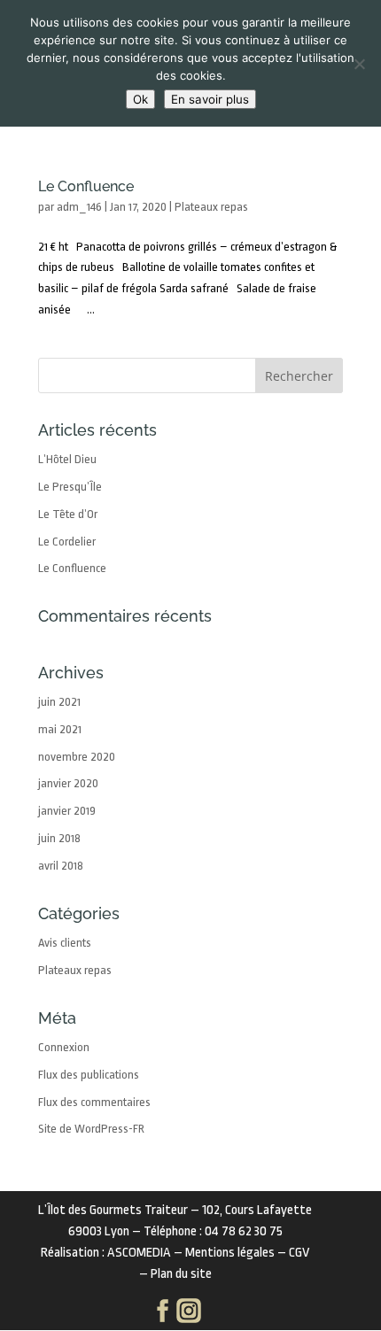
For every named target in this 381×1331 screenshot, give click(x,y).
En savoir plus (210, 99)
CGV (299, 1252)
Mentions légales (230, 1252)
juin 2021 (59, 701)
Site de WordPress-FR (91, 1128)
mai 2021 (60, 729)
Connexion (63, 1047)
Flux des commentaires (94, 1102)
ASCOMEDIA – (146, 1252)
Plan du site (181, 1273)
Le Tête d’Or (67, 514)
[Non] (359, 64)
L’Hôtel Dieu (67, 459)
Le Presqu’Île (70, 486)
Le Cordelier (67, 541)
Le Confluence (86, 186)
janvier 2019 (67, 810)
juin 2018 (59, 838)
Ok (140, 99)
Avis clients (64, 942)
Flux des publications (88, 1074)
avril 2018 (60, 865)
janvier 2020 (68, 783)
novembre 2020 (76, 756)
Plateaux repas (211, 206)
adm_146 (79, 206)
